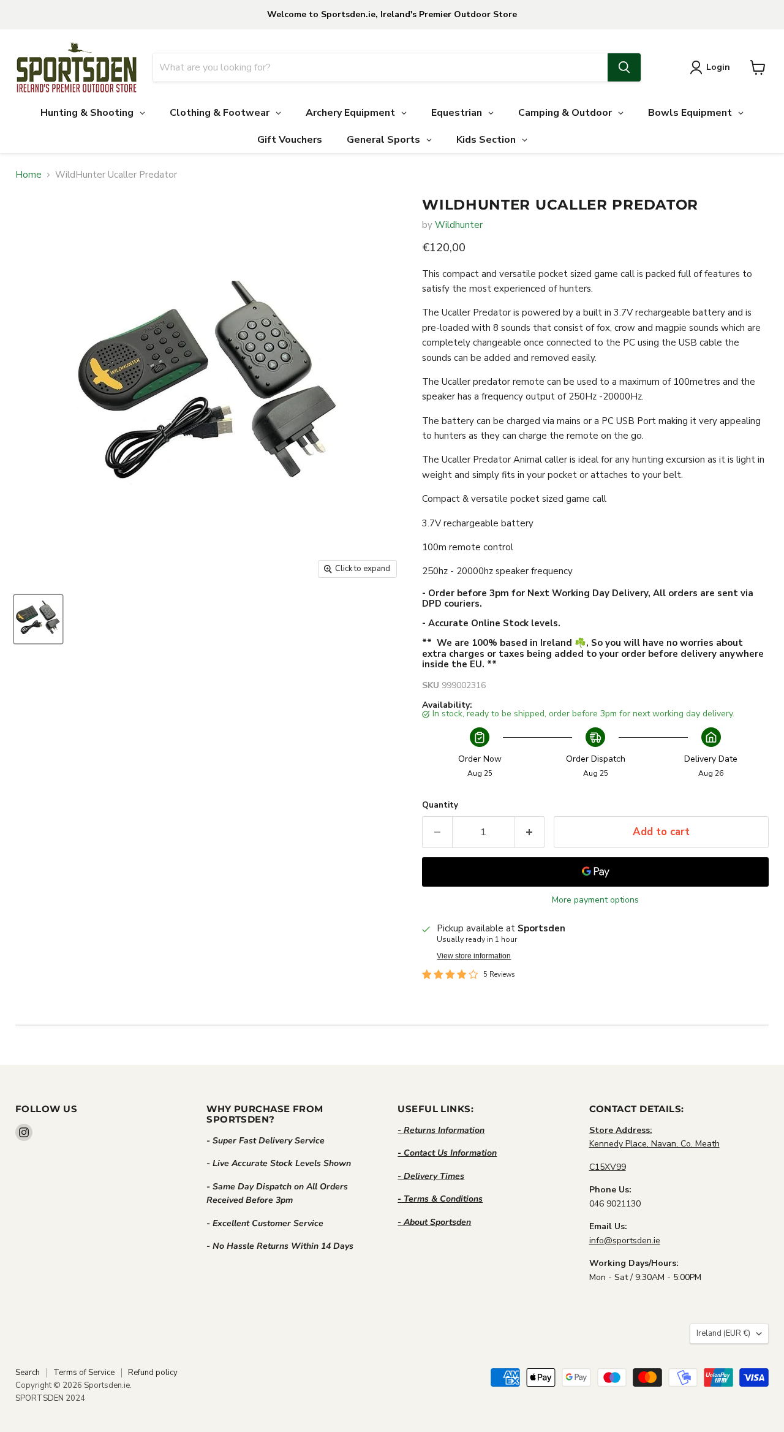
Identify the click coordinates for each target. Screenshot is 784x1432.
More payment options (595, 900)
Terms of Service (84, 1372)
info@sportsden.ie (624, 1240)
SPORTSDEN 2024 (50, 1398)
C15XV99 (607, 1167)
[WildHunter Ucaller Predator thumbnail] (38, 619)
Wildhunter (459, 225)
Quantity (440, 805)
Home (28, 175)
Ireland (723, 1333)
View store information (474, 956)
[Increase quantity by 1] (530, 831)
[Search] (624, 67)
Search (27, 1372)
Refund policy (153, 1372)
